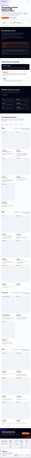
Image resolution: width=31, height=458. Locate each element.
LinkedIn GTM (10, 442)
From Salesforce (16, 442)
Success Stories (27, 442)
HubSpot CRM (16, 440)
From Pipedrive (16, 443)
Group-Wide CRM (17, 444)
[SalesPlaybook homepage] (4, 1)
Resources (26, 444)
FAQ (25, 447)
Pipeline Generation (10, 441)
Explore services (13, 17)
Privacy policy (4, 455)
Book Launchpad (5, 17)
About (26, 443)
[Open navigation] (28, 1)
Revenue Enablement (21, 441)
